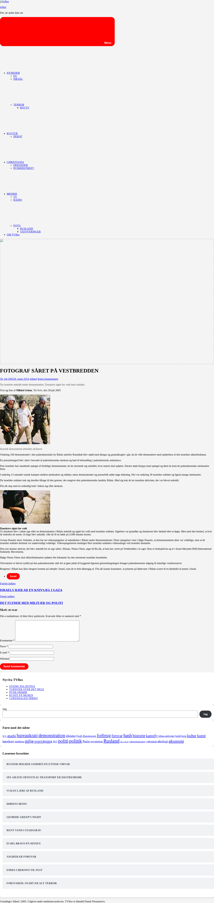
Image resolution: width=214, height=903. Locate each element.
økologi (163, 741)
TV (15, 196)
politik (75, 740)
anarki (11, 736)
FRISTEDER (20, 165)
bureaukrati (27, 735)
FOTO (17, 225)
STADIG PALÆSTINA (22, 686)
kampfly (152, 736)
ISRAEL (18, 79)
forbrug (104, 735)
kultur (191, 735)
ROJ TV (24, 107)
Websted (4, 658)
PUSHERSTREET (23, 168)
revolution (96, 741)
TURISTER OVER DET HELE (26, 689)
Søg (5, 709)
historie (139, 735)
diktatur (71, 736)
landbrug (19, 741)
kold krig (180, 736)
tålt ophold (124, 742)
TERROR (18, 104)
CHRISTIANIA (15, 162)
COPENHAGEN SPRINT (23, 698)
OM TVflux (13, 234)
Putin (86, 741)
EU (15, 75)
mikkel (33, 379)
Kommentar (7, 640)
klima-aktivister (166, 736)
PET (55, 741)
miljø (29, 741)
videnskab (151, 741)
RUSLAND (26, 228)
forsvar (117, 735)
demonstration (51, 735)
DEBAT (17, 136)
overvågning (43, 741)
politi (63, 740)
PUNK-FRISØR (18, 692)
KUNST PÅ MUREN (21, 695)
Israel (13, 576)
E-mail (4, 652)
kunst (201, 736)
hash (127, 735)
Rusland (111, 740)
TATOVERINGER (30, 231)
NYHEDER (13, 72)
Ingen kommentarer (48, 379)
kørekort (8, 741)
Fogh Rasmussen (86, 736)
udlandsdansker (137, 741)
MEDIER (12, 193)
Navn (4, 646)
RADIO (17, 199)
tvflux (3, 7)
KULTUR (12, 133)
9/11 (5, 736)
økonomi (176, 741)
